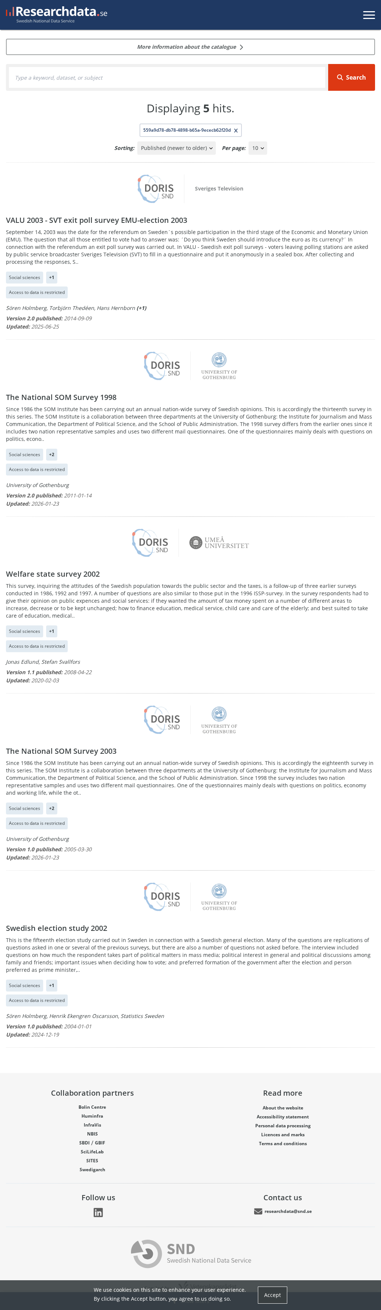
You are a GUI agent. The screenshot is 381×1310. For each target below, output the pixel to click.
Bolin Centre (92, 1107)
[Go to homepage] (55, 15)
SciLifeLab (92, 1152)
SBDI (84, 1143)
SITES (92, 1160)
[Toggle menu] (369, 15)
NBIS (92, 1134)
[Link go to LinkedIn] (98, 1212)
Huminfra (92, 1116)
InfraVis (92, 1125)
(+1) (141, 307)
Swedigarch (92, 1169)
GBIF (100, 1143)
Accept (272, 1294)
